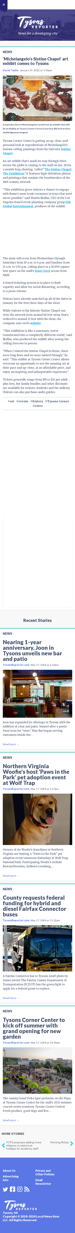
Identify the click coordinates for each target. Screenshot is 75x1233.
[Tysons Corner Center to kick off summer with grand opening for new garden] (37, 1070)
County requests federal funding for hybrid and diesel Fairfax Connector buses (34, 906)
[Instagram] (19, 1188)
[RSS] (26, 1188)
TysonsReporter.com (16, 664)
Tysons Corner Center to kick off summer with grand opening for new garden (34, 1028)
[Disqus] (37, 468)
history (37, 401)
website (35, 323)
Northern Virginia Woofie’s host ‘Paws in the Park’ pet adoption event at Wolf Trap (36, 774)
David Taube (11, 70)
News (7, 52)
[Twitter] (5, 1189)
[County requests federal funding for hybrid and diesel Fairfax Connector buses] (37, 948)
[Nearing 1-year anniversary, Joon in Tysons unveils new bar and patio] (37, 694)
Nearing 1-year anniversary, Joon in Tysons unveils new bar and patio (32, 650)
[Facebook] (12, 1188)
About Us (9, 1170)
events (23, 401)
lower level (42, 271)
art (12, 401)
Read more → (11, 744)
